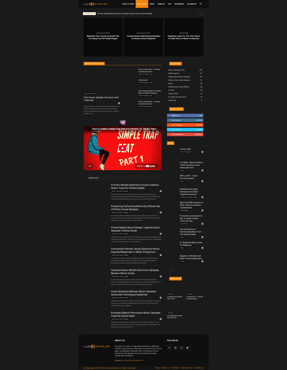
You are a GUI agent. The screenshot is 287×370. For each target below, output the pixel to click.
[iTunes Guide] (131, 83)
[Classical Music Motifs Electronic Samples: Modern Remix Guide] (96, 277)
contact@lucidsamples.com (133, 360)
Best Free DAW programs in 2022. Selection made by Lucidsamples (191, 205)
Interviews (179, 4)
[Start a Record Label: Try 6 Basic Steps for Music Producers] (131, 94)
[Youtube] (187, 348)
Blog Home (142, 4)
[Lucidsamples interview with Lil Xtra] (175, 289)
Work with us (186, 368)
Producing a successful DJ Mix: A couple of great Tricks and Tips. (191, 218)
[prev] (199, 13)
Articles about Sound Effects (152, 57)
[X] (181, 348)
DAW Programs (183, 33)
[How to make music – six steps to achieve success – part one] (131, 72)
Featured (178, 143)
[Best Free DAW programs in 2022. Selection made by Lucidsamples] (172, 206)
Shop (157, 368)
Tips (169, 4)
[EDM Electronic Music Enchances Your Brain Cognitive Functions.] (172, 193)
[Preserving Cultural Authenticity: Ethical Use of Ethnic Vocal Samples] (96, 213)
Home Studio (147, 59)
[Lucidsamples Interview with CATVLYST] (175, 308)
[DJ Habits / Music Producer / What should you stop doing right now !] (172, 166)
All (171, 143)
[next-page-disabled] (172, 322)
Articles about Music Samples (130, 57)
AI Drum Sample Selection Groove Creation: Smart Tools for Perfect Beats (124, 14)
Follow (199, 120)
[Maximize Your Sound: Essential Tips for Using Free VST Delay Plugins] (103, 37)
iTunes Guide (142, 80)
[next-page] (172, 270)
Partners (175, 368)
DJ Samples (191, 4)
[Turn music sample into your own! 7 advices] (102, 81)
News (152, 4)
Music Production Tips (103, 33)
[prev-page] (168, 270)
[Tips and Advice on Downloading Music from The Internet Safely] (172, 233)
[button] (200, 4)
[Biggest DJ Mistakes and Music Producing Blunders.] (172, 260)
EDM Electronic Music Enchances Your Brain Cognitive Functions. (189, 191)
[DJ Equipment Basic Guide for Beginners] (172, 246)
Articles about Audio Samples (107, 57)
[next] (202, 13)
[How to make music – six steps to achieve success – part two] (131, 104)
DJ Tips (118, 59)
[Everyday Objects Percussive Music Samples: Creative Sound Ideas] (96, 319)
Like (200, 115)
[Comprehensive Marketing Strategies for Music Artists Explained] (143, 37)
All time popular (189, 143)
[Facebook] (169, 348)
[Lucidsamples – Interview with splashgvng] (194, 289)
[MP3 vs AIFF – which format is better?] (172, 180)
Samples (161, 4)
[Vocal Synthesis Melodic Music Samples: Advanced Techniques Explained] (96, 298)
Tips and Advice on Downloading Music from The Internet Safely (190, 231)
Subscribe (198, 134)
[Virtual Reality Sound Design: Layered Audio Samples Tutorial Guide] (96, 234)
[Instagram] (175, 348)
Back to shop (128, 4)
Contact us (198, 368)
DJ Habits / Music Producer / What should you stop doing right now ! (191, 165)
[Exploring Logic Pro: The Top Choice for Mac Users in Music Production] (183, 37)
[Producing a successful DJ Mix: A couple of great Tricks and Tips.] (172, 220)
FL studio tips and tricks (132, 59)
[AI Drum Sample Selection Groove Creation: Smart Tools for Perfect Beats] (96, 191)
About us (166, 368)
